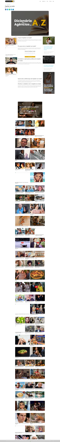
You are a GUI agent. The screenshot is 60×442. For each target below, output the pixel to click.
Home (5, 4)
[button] (5, 9)
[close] (30, 439)
